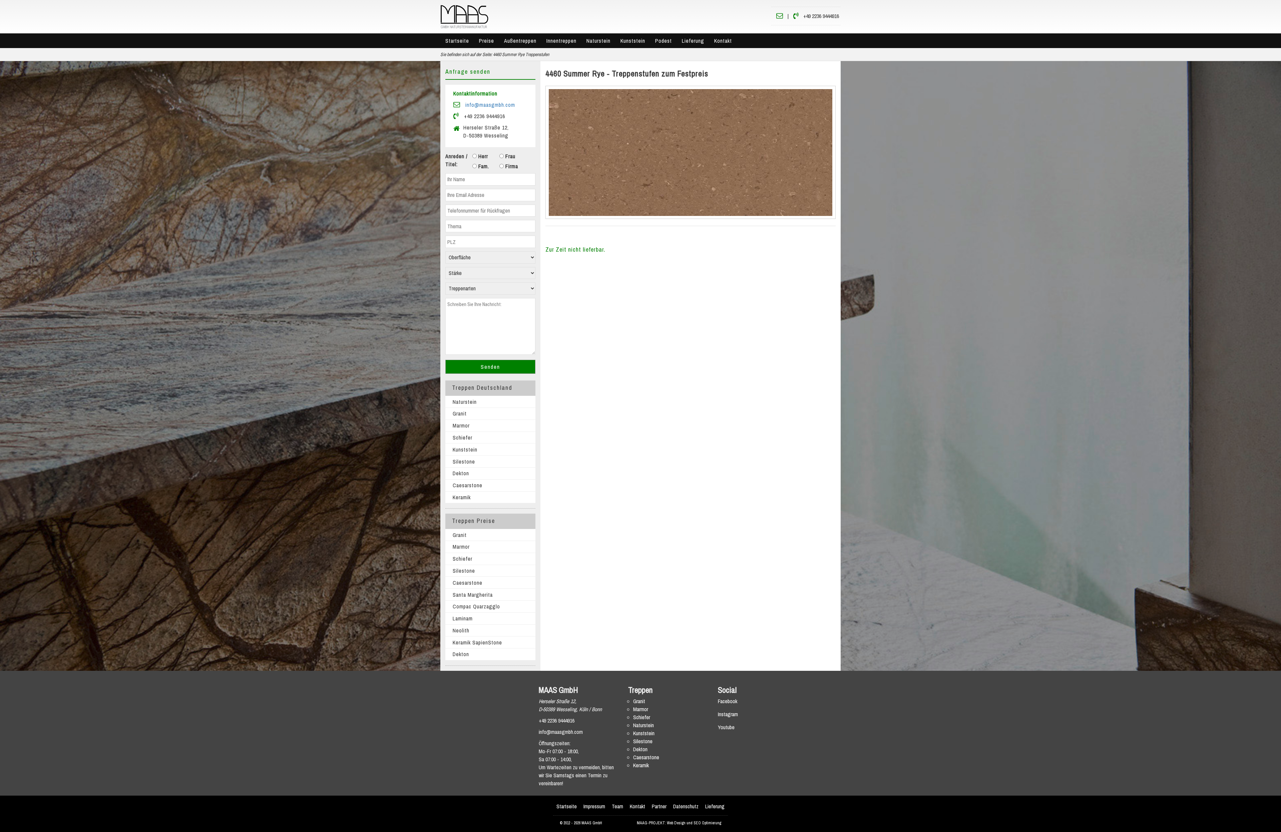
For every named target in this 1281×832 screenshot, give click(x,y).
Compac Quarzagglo (476, 606)
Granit (460, 413)
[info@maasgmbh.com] (779, 16)
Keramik (462, 497)
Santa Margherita (473, 594)
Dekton (461, 473)
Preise (486, 40)
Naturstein (598, 40)
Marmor (461, 425)
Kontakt (723, 40)
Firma (511, 166)
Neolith (461, 630)
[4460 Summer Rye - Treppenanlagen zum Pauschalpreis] (691, 152)
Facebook (727, 701)
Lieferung (693, 40)
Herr (482, 156)
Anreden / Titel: (456, 160)
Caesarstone (467, 485)
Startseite (457, 40)
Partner (659, 806)
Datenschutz (686, 806)
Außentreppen (520, 40)
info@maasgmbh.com (490, 104)
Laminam (463, 618)
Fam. (483, 166)
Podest (663, 40)
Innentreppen (561, 40)
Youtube (726, 727)
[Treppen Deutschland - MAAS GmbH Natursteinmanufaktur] (464, 16)
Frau (509, 156)
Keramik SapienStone (477, 642)
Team (617, 806)
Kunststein (632, 40)
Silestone (464, 461)
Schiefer (462, 437)
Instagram (728, 714)
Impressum (594, 806)
